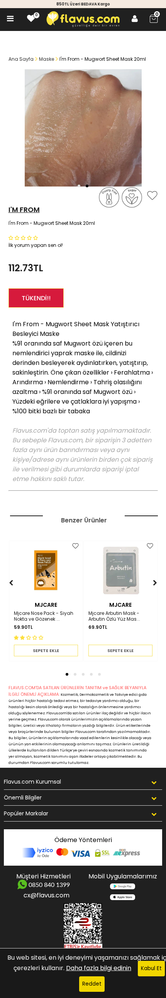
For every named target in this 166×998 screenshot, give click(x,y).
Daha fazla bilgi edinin (98, 968)
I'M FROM (24, 209)
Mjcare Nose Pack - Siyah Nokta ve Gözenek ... (43, 616)
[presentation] (4, 594)
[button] (79, 186)
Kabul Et (151, 968)
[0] (31, 18)
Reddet (92, 984)
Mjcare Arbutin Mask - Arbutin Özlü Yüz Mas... (114, 616)
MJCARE (46, 605)
